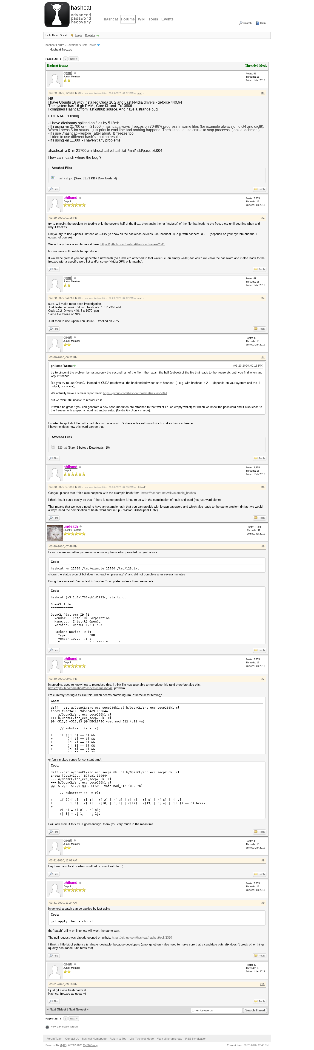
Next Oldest (58, 1009)
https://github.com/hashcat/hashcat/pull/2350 (142, 937)
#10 (262, 984)
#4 (263, 357)
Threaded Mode (256, 65)
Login (78, 35)
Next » (73, 58)
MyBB (63, 1045)
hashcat (111, 19)
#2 (263, 217)
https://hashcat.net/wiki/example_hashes (168, 493)
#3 (263, 298)
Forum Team (54, 1038)
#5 (263, 487)
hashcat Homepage (94, 1038)
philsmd (141, 487)
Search (247, 23)
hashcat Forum (55, 45)
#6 (263, 546)
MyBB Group (90, 1045)
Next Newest (77, 1009)
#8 (263, 860)
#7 (263, 678)
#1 (263, 93)
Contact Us (72, 1038)
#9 (263, 902)
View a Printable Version (64, 1026)
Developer (73, 45)
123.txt (62, 447)
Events (167, 19)
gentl (67, 73)
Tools (153, 19)
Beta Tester (89, 45)
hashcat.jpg (65, 178)
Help (263, 23)
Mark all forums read (169, 1038)
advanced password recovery (80, 14)
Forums (128, 19)
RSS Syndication (195, 1038)
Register (90, 35)
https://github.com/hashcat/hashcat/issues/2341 (132, 244)
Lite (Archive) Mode (141, 1038)
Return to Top (118, 1038)
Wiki (141, 19)
